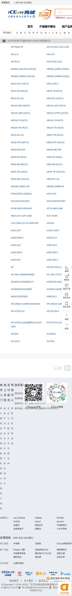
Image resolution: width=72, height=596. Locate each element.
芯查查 (38, 543)
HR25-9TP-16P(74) (20, 142)
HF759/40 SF (17, 47)
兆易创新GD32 (41, 550)
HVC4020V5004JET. (20, 201)
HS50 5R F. (16, 260)
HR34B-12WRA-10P (20, 186)
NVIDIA (16, 521)
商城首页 (6, 3)
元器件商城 (18, 563)
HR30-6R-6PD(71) (19, 164)
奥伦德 (38, 557)
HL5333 (14, 334)
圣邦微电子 (18, 529)
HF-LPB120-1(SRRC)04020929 (25, 304)
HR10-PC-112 (17, 98)
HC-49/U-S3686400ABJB (22, 274)
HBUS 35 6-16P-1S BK (21, 216)
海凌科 (16, 525)
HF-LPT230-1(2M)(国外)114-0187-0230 (26, 324)
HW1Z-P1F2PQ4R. (19, 296)
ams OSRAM (19, 518)
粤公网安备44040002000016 (35, 587)
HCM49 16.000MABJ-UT (22, 282)
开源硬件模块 (47, 26)
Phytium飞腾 (19, 550)
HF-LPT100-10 (17, 311)
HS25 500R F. (17, 238)
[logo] (29, 14)
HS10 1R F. (16, 230)
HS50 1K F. (16, 245)
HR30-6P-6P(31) (18, 157)
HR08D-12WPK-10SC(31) (23, 76)
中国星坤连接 (19, 553)
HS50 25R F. (16, 252)
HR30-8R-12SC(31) (20, 179)
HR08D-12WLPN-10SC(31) (23, 69)
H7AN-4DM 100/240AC (21, 208)
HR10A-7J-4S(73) (19, 120)
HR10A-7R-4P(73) (19, 128)
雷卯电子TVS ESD (43, 553)
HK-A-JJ (14, 54)
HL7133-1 (15, 341)
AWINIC (38, 518)
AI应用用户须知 (1, 493)
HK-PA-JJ (15, 62)
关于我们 (28, 580)
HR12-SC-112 (17, 135)
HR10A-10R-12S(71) (20, 113)
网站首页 (14, 580)
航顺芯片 (39, 525)
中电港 (16, 543)
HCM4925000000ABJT (21, 289)
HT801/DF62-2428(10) (21, 194)
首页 (30, 26)
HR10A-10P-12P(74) (20, 106)
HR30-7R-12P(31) (19, 172)
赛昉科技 (17, 557)
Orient (38, 521)
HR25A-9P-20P (18, 150)
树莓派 (38, 529)
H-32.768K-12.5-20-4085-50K (24, 223)
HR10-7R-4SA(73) (19, 91)
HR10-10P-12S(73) (20, 84)
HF (12, 267)
